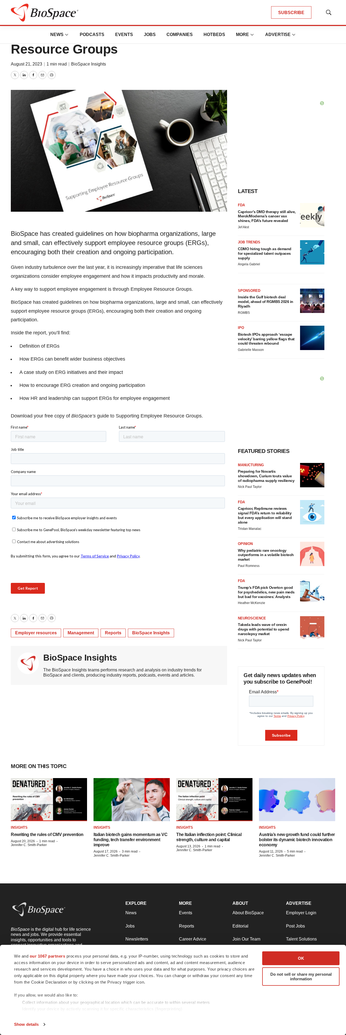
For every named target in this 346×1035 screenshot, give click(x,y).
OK (301, 958)
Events (124, 34)
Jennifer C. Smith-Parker (29, 845)
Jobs (150, 34)
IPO (241, 328)
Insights (19, 827)
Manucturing (251, 465)
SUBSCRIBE (291, 12)
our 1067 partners (47, 956)
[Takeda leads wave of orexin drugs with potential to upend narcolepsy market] (312, 628)
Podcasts (92, 34)
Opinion (245, 544)
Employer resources (36, 633)
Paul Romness (249, 566)
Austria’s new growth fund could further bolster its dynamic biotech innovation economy (297, 839)
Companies (180, 34)
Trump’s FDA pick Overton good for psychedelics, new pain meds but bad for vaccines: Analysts (266, 592)
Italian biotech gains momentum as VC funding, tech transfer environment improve (130, 839)
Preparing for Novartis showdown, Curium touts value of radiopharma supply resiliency (266, 476)
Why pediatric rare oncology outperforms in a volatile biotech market (266, 555)
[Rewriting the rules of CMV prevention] (49, 799)
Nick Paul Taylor (250, 487)
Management (81, 633)
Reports (113, 633)
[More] (67, 34)
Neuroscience (252, 618)
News (57, 34)
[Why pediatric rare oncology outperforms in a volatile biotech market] (312, 554)
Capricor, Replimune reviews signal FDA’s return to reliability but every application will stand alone (265, 515)
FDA (241, 205)
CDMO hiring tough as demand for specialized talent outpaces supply (264, 253)
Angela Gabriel (249, 264)
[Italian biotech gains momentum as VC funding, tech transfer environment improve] (132, 799)
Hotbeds (214, 34)
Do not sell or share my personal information (301, 976)
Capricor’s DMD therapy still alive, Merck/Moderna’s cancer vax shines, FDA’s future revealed (267, 216)
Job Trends (249, 242)
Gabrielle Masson (251, 350)
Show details (26, 1024)
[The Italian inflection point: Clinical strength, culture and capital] (214, 799)
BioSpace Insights (88, 64)
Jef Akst (243, 227)
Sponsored (249, 291)
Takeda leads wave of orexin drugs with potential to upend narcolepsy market (263, 629)
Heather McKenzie (251, 603)
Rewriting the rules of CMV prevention (47, 834)
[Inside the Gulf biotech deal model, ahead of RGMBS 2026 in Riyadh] (312, 301)
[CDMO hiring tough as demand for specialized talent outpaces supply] (312, 252)
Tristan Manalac (249, 529)
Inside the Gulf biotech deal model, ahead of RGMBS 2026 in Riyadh (265, 301)
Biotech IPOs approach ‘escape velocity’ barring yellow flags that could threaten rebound (266, 339)
